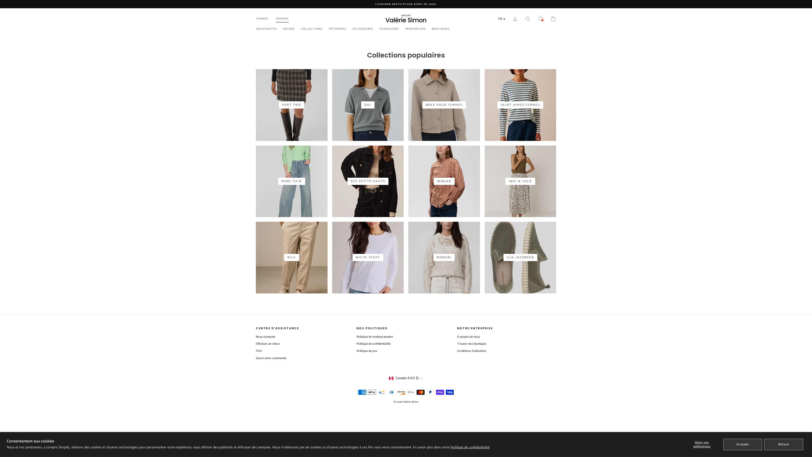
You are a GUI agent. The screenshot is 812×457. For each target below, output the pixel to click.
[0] (540, 18)
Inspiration (415, 29)
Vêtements (338, 29)
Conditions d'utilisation (471, 351)
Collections (311, 29)
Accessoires (363, 29)
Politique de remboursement (375, 336)
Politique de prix (367, 351)
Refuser (783, 444)
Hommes (282, 19)
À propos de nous (468, 336)
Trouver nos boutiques (471, 343)
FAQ (259, 351)
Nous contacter (266, 336)
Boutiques (441, 29)
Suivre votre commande (271, 358)
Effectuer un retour (268, 343)
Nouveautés (266, 29)
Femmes (262, 19)
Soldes (289, 29)
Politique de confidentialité (470, 447)
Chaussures (389, 29)
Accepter (742, 444)
